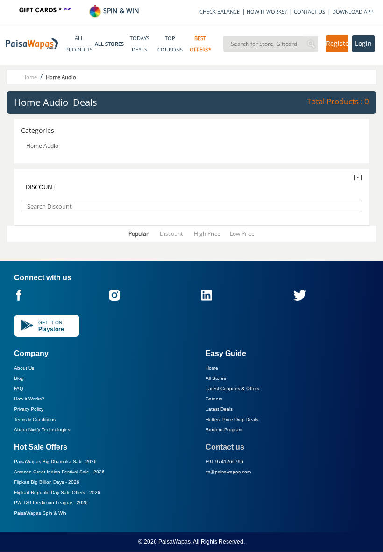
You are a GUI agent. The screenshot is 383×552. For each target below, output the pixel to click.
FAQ (18, 388)
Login (363, 43)
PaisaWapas (174, 541)
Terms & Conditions (35, 419)
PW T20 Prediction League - (51, 502)
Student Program (224, 429)
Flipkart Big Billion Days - (46, 482)
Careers (214, 398)
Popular (138, 234)
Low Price (242, 234)
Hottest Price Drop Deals (232, 419)
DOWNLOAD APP (353, 11)
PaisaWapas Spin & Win (40, 513)
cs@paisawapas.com (228, 471)
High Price (207, 234)
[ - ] (358, 177)
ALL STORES (109, 44)
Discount (171, 234)
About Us (24, 367)
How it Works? (29, 398)
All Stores (216, 378)
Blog (19, 378)
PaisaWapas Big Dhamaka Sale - (55, 461)
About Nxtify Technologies (42, 429)
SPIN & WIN (120, 10)
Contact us (225, 447)
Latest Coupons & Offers (232, 388)
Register (337, 43)
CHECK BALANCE (219, 11)
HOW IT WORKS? (267, 11)
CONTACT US (309, 11)
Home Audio (43, 146)
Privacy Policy (28, 409)
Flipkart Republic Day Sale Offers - (57, 492)
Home (212, 367)
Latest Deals (219, 409)
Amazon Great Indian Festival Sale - (59, 471)
